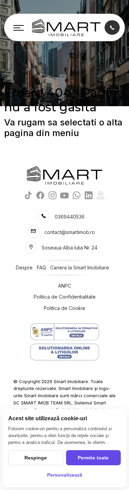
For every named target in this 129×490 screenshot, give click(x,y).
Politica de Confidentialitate (65, 297)
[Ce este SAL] (64, 331)
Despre (24, 267)
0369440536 (70, 217)
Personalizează (64, 475)
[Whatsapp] (77, 195)
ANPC (64, 286)
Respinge (35, 457)
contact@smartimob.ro (69, 232)
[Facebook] (40, 195)
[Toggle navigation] (18, 27)
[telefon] (112, 27)
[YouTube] (64, 195)
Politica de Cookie (64, 308)
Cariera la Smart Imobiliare (79, 267)
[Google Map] (101, 195)
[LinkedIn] (89, 195)
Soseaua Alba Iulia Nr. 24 (69, 247)
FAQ (41, 267)
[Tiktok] (28, 195)
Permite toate (93, 457)
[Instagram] (52, 195)
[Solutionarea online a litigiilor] (64, 352)
